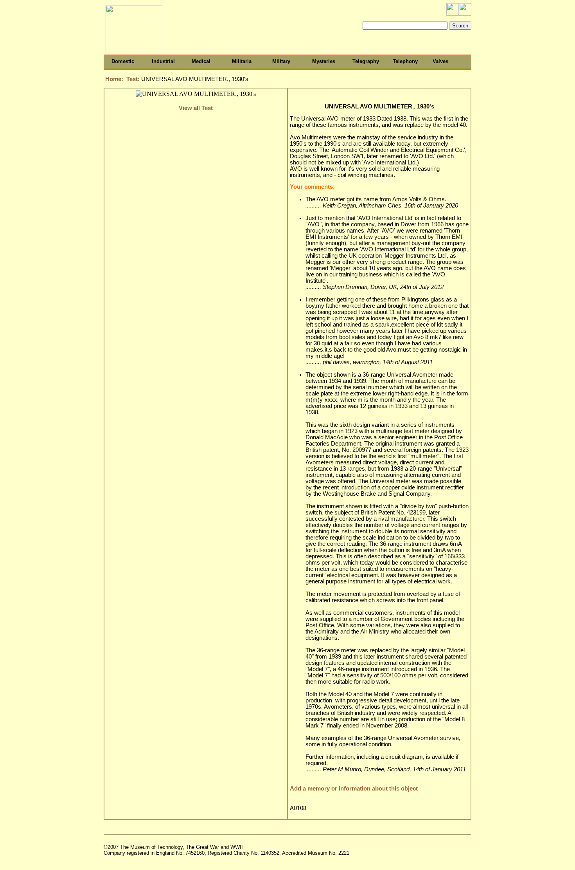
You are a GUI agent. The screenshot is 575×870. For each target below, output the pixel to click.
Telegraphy (365, 61)
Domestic (122, 61)
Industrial (163, 61)
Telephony (405, 61)
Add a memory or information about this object (354, 788)
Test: (133, 79)
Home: (114, 79)
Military (281, 61)
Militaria (242, 61)
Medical (201, 61)
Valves (440, 61)
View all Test (196, 108)
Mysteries (323, 61)
